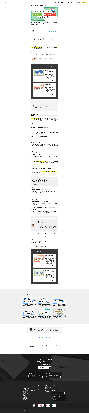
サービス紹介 (58, 2)
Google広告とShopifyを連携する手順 (37, 107)
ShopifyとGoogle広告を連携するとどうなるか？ (40, 106)
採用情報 (71, 2)
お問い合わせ (84, 2)
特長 (55, 2)
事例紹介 (62, 2)
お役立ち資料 (79, 2)
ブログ (65, 2)
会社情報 (68, 2)
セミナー (75, 2)
